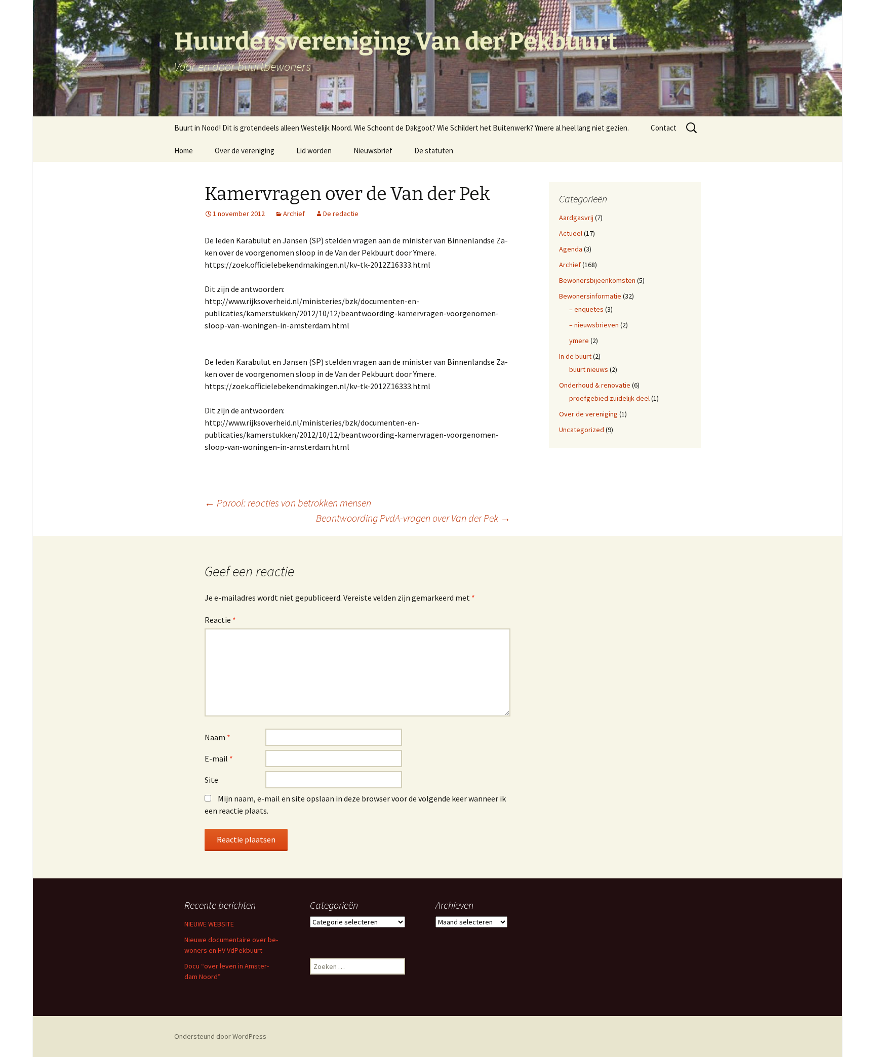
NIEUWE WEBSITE (209, 923)
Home (183, 150)
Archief (294, 213)
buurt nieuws (588, 369)
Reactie (220, 620)
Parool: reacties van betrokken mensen (288, 502)
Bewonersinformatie (590, 296)
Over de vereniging (244, 150)
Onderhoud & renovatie (594, 385)
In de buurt (575, 356)
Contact (664, 128)
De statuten (433, 150)
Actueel (570, 233)
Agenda (570, 248)
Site (211, 780)
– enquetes (586, 309)
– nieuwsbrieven (594, 324)
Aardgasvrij (576, 217)
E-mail (219, 758)
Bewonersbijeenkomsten (597, 280)
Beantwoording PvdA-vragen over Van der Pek (413, 518)
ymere (579, 340)
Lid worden (314, 150)
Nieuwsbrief (372, 150)
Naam (217, 737)
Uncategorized (581, 429)
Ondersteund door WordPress (220, 1036)
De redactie (341, 213)
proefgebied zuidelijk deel (609, 398)
